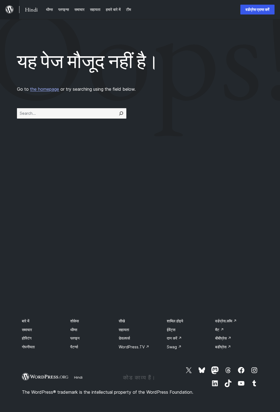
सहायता (124, 329)
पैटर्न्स (74, 347)
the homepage (44, 89)
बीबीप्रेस (223, 338)
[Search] (121, 113)
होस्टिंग (26, 338)
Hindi (78, 377)
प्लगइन (75, 338)
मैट (219, 329)
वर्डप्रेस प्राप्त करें (257, 9)
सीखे (122, 321)
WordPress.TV (134, 347)
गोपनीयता (28, 347)
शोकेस (74, 321)
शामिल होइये (175, 321)
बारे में (25, 321)
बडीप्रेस (223, 347)
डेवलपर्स (124, 338)
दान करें (174, 338)
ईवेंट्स (171, 329)
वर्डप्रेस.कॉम (226, 321)
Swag (174, 347)
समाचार (27, 329)
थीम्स (73, 329)
